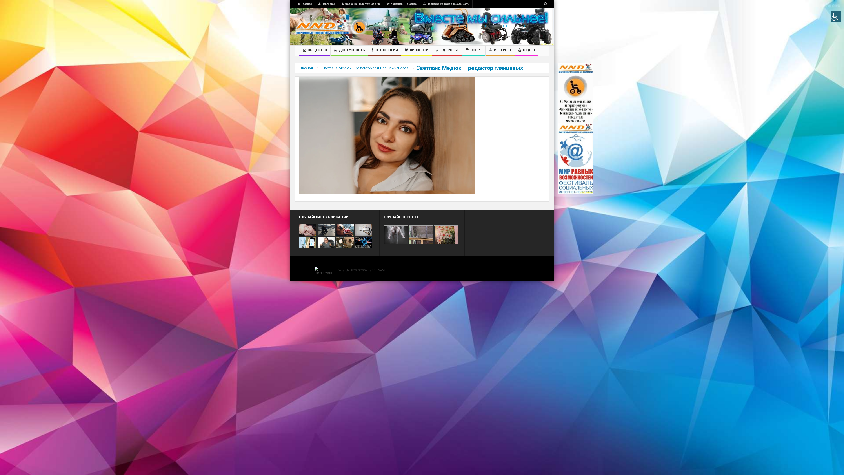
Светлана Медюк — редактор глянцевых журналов (365, 68)
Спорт (476, 50)
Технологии (386, 50)
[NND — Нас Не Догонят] (331, 26)
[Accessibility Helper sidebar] (836, 16)
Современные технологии (362, 3)
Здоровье (449, 50)
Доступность (352, 50)
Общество (317, 50)
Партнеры (328, 3)
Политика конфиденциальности (448, 3)
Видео (529, 50)
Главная (307, 3)
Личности (419, 50)
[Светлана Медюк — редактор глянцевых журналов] (387, 135)
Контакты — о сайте (404, 3)
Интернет (503, 50)
